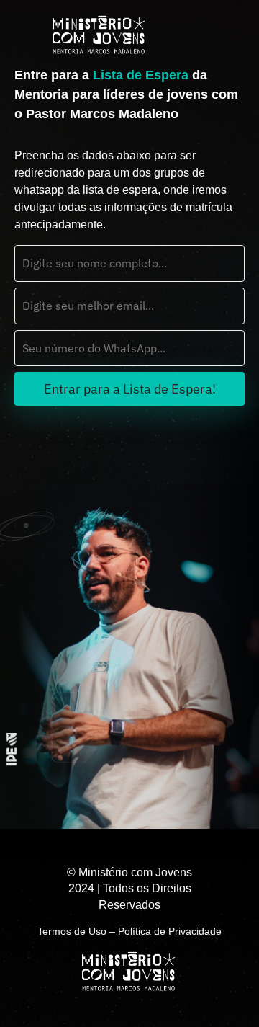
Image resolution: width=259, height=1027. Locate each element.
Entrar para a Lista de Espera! (130, 389)
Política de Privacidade (170, 931)
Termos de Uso (71, 931)
